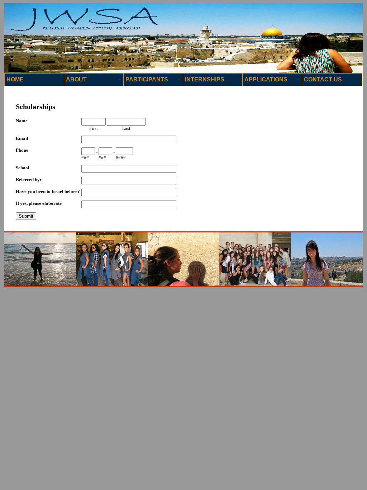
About (76, 79)
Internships (204, 79)
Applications (265, 79)
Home (15, 79)
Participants (146, 79)
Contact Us (323, 79)
